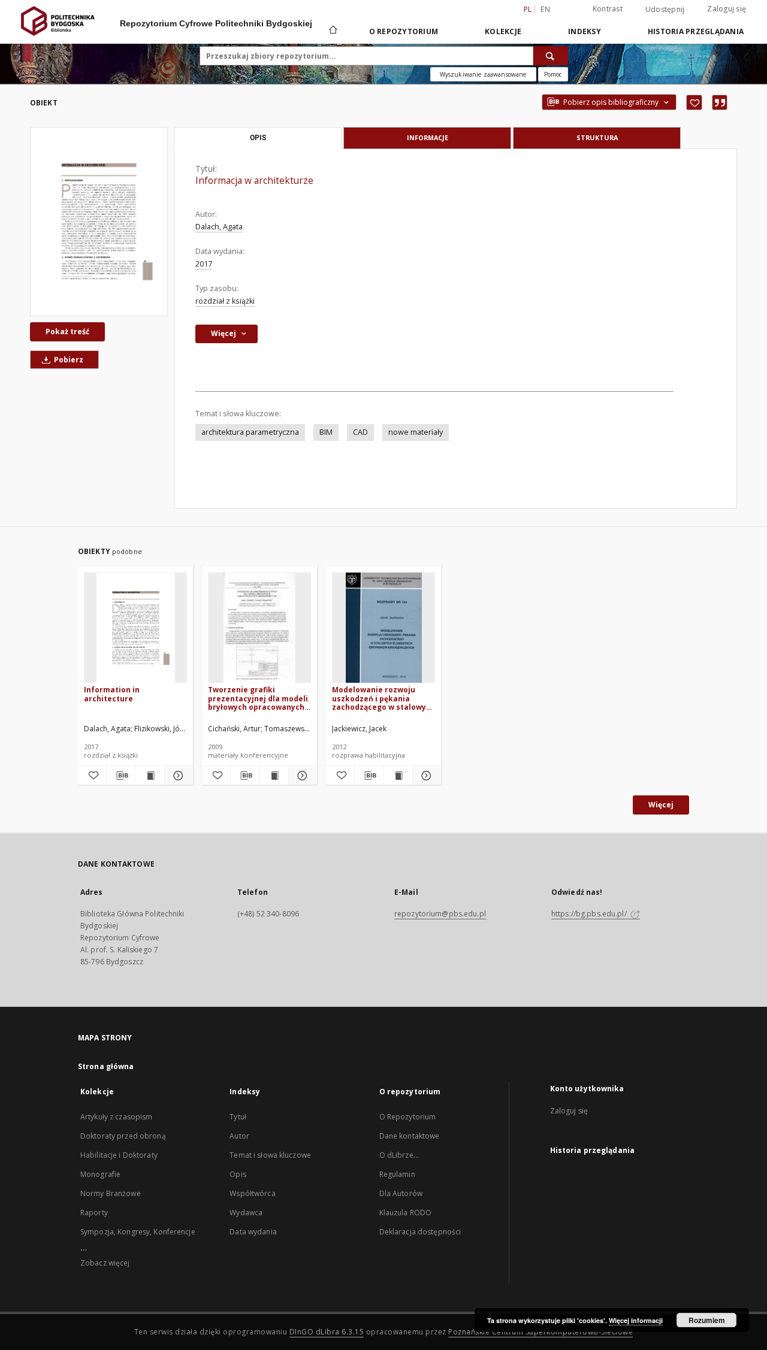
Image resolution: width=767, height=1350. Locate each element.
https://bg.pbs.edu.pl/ (590, 914)
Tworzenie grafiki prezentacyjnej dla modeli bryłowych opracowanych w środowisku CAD (258, 698)
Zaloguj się (726, 9)
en (545, 9)
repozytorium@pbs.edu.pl (440, 914)
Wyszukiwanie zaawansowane (483, 74)
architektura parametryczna (250, 432)
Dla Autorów (400, 1193)
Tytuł (238, 1117)
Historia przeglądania (696, 31)
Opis (238, 1174)
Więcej (661, 805)
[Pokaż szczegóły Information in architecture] (177, 775)
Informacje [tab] (427, 137)
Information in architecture (112, 694)
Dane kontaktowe (409, 1136)
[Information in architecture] (135, 628)
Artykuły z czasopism (116, 1117)
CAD (360, 432)
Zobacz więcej (105, 1263)
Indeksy (584, 31)
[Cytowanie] (719, 102)
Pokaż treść (67, 331)
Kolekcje (503, 31)
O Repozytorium (407, 1117)
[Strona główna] (332, 31)
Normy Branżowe (110, 1193)
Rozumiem (707, 1320)
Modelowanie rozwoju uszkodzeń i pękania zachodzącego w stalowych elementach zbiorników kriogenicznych (383, 698)
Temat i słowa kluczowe (270, 1155)
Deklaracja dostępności (420, 1232)
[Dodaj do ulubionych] (694, 102)
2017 (203, 264)
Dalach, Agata (219, 227)
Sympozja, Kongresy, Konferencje (137, 1232)
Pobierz (67, 360)
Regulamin (397, 1174)
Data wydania (253, 1232)
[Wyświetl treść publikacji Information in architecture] (150, 775)
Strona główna (106, 1066)
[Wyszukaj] (550, 55)
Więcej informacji (636, 1320)
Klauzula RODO (405, 1212)
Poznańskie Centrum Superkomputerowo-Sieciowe (540, 1332)
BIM (326, 432)
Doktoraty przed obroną (123, 1136)
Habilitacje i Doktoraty (119, 1155)
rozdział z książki (225, 301)
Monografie (100, 1174)
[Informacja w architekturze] (99, 222)
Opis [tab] (258, 138)
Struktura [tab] (597, 137)
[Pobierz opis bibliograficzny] (121, 775)
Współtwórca (252, 1193)
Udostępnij (665, 9)
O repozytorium (404, 31)
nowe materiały (415, 432)
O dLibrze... (399, 1155)
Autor (239, 1136)
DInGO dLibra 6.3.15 (326, 1332)
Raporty (94, 1212)
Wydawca (246, 1212)
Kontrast (608, 9)
